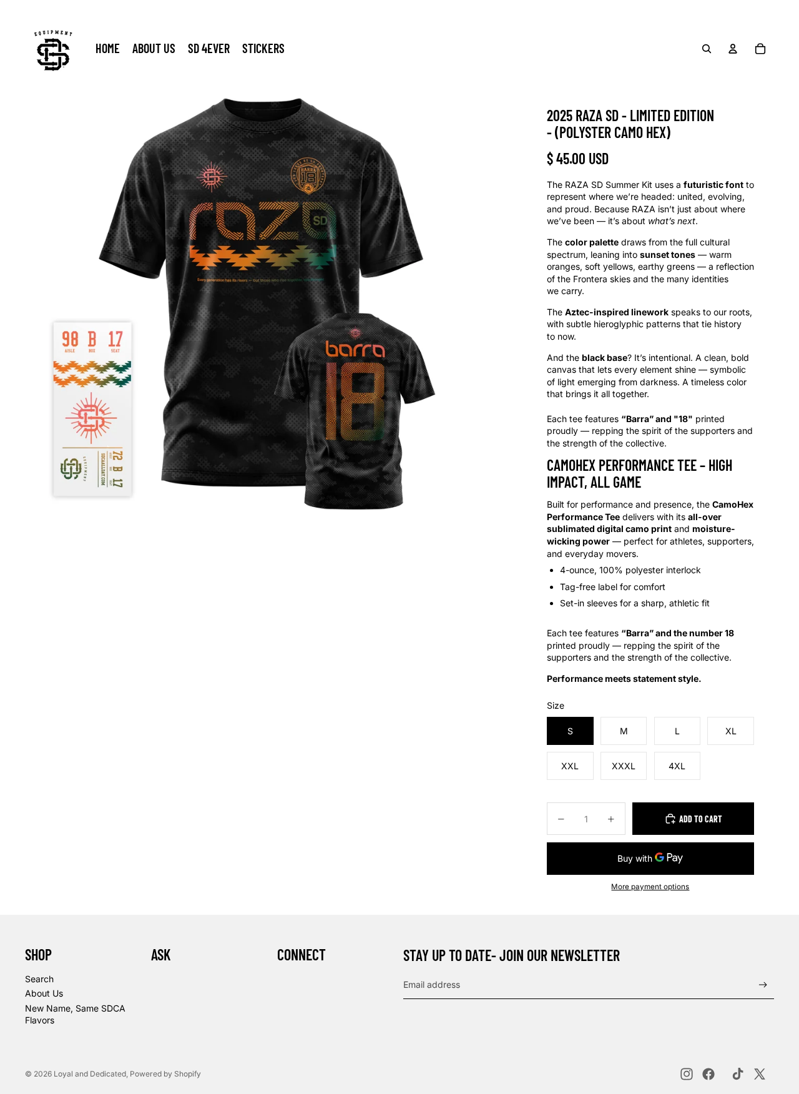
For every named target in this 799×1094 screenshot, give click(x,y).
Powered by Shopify (165, 1073)
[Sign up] (763, 985)
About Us (44, 993)
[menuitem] (108, 48)
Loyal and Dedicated (90, 1073)
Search (39, 978)
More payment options (650, 886)
